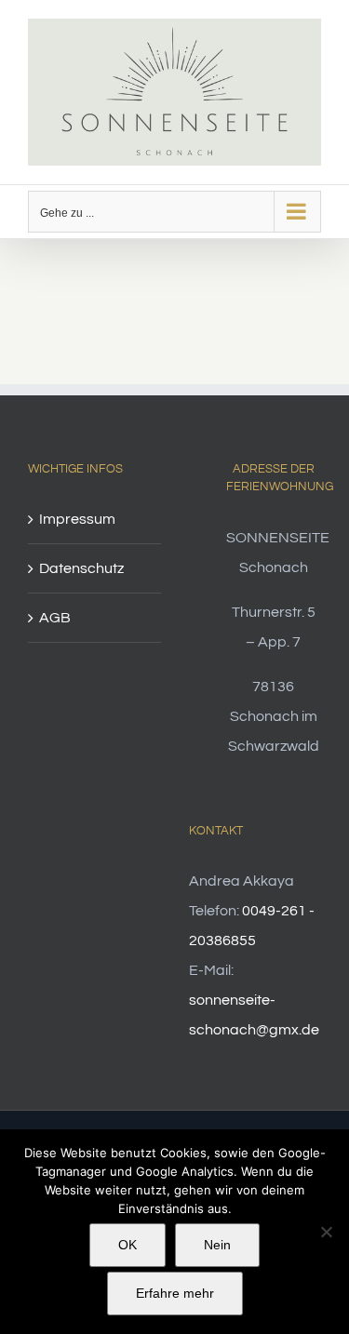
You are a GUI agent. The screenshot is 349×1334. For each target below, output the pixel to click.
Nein (217, 1244)
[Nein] (325, 1231)
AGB (55, 617)
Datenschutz (81, 568)
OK (127, 1244)
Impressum (77, 519)
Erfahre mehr (175, 1293)
